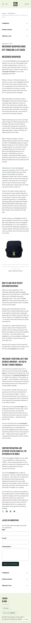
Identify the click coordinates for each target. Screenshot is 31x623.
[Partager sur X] (3, 511)
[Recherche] (6, 4)
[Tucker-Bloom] (15, 4)
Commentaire (7, 546)
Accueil (4, 13)
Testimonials (11, 13)
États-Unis (9, 613)
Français (5, 608)
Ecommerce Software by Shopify (12, 619)
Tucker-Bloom (11, 617)
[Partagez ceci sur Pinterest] (10, 511)
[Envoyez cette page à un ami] (14, 511)
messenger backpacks (8, 170)
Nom (4, 530)
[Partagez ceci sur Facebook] (7, 511)
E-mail (4, 538)
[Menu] (3, 4)
